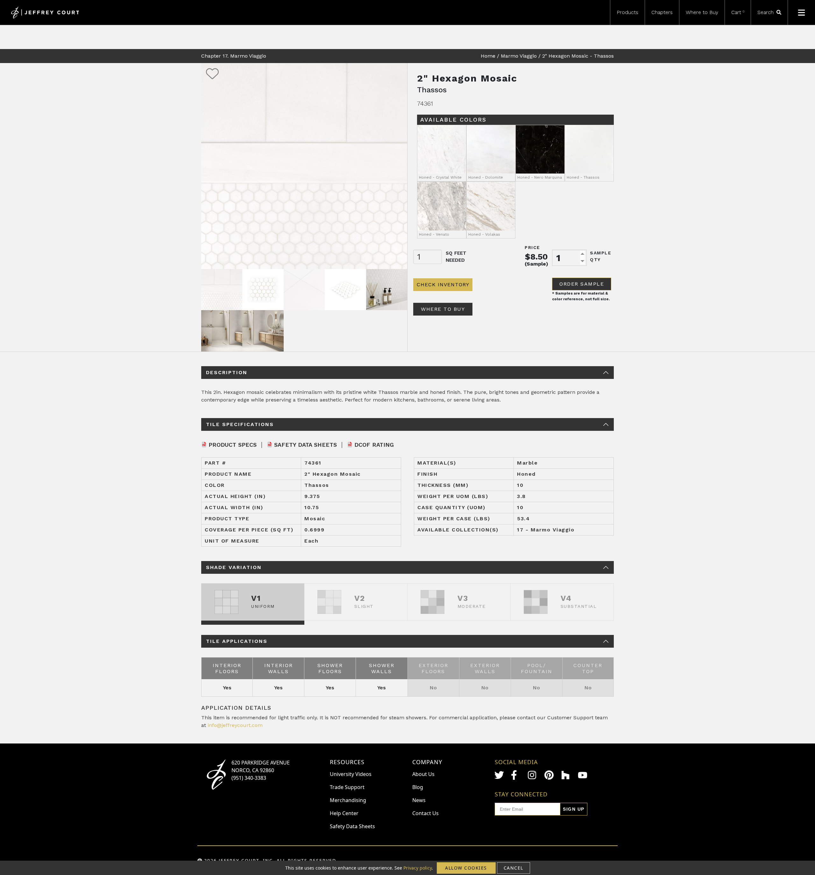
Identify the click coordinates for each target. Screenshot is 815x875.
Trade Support (347, 787)
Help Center (344, 813)
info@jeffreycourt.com (235, 725)
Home (488, 56)
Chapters (662, 12)
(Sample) (536, 264)
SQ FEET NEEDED (456, 256)
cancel (513, 868)
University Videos (351, 774)
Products (627, 12)
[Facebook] (516, 775)
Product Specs (233, 444)
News (419, 800)
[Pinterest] (549, 775)
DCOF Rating (374, 444)
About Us (423, 774)
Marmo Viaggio (519, 56)
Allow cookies (466, 868)
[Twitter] (499, 775)
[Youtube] (582, 775)
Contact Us (425, 813)
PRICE (532, 247)
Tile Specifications (240, 424)
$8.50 (536, 256)
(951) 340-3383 (248, 777)
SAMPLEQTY (600, 256)
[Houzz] (566, 775)
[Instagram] (532, 775)
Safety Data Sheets (305, 444)
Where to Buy (702, 12)
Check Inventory (443, 284)
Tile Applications (236, 641)
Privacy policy (417, 868)
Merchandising (348, 800)
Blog (417, 787)
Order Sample (581, 284)
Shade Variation (234, 567)
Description (226, 372)
